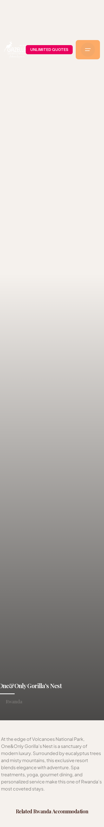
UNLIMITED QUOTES (49, 49)
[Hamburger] (88, 49)
